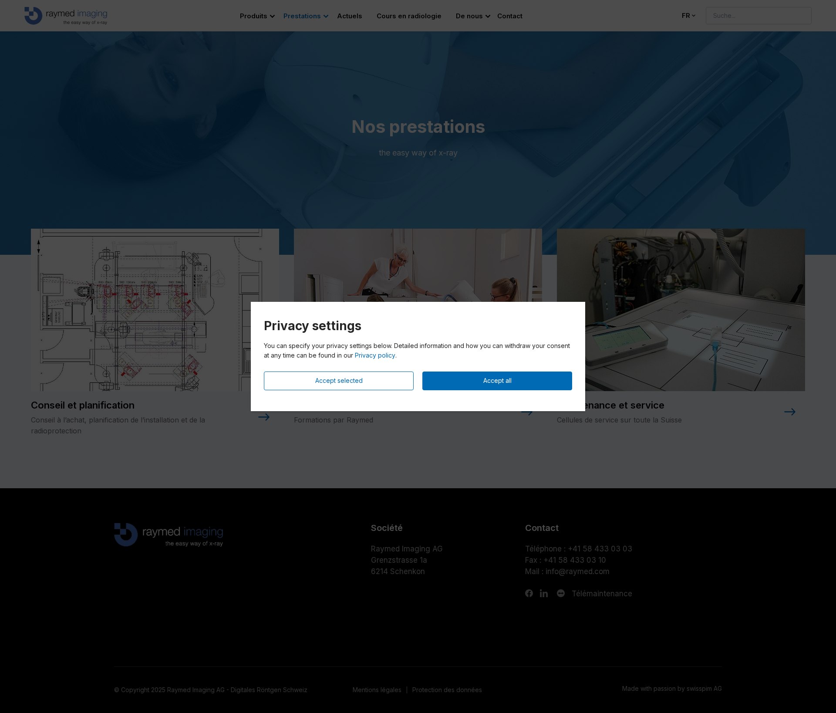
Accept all (497, 380)
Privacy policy (375, 355)
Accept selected (339, 380)
